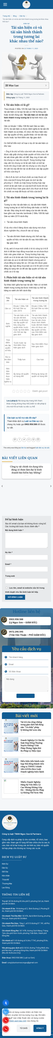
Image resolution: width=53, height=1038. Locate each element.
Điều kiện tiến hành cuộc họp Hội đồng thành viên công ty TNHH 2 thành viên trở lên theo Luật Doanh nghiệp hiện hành (32, 766)
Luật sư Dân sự (31, 421)
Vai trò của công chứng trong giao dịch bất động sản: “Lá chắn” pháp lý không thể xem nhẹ (32, 726)
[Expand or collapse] (46, 85)
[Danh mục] (5, 4)
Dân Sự (22, 16)
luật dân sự (40, 448)
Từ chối (24, 1028)
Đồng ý (39, 1028)
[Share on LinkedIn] (38, 440)
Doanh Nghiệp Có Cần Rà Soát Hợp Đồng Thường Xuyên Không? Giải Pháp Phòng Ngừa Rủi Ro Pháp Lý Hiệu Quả (32, 745)
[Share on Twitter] (24, 440)
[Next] (50, 486)
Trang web (10, 576)
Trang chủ (6, 16)
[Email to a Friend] (29, 440)
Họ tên (9, 552)
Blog (15, 16)
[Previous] (2, 486)
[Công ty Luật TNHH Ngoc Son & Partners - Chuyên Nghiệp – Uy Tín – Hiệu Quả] (26, 4)
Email (8, 564)
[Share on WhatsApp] (15, 440)
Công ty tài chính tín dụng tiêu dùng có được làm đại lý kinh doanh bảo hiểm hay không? (26, 469)
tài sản (47, 448)
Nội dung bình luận (14, 530)
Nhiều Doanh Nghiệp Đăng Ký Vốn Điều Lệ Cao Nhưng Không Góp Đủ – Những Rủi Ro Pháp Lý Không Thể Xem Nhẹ (32, 787)
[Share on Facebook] (19, 440)
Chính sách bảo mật (17, 1021)
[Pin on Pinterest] (33, 440)
